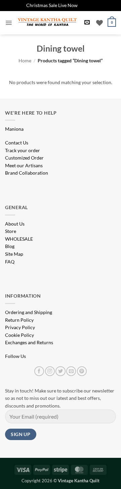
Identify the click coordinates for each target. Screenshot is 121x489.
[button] (8, 22)
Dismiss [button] (87, 5)
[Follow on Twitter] (60, 371)
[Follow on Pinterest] (82, 371)
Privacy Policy (20, 327)
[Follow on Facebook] (39, 371)
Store (10, 231)
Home (24, 60)
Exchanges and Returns (29, 342)
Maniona (14, 129)
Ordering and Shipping (28, 312)
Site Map (14, 254)
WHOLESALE (19, 239)
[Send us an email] (71, 371)
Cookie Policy (19, 335)
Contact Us (16, 142)
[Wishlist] (99, 22)
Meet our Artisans (24, 165)
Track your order (22, 150)
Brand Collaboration (26, 173)
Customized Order (24, 158)
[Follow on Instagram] (50, 371)
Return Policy (19, 320)
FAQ (9, 261)
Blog (9, 246)
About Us (15, 224)
